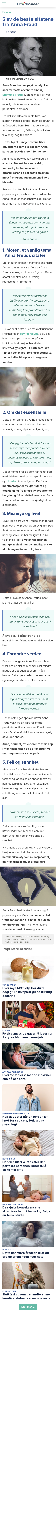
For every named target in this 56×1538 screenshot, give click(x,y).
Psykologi (6, 12)
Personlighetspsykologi (16, 1113)
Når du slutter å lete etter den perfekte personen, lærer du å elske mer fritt (24, 1166)
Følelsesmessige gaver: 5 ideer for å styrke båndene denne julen (27, 1035)
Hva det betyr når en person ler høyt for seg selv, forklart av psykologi (25, 1120)
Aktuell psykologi (12, 1072)
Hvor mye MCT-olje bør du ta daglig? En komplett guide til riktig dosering (27, 992)
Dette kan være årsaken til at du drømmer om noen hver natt (25, 1254)
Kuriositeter (9, 1291)
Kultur (6, 1030)
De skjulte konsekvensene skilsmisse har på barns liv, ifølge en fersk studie (26, 1211)
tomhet (12, 481)
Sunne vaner (9, 985)
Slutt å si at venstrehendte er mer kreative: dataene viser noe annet (27, 1296)
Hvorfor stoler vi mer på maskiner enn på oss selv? (26, 1077)
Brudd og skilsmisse (13, 1204)
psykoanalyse (29, 333)
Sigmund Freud (12, 94)
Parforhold (8, 1159)
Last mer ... (28, 1306)
